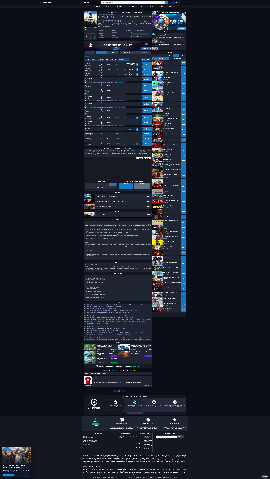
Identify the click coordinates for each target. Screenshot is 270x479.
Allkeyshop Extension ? (88, 444)
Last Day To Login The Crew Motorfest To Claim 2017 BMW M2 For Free (141, 346)
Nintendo (138, 447)
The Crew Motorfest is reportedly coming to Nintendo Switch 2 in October (105, 353)
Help (265, 476)
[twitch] (166, 477)
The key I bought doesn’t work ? (90, 440)
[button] (185, 2)
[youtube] (175, 477)
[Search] (166, 2)
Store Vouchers (147, 436)
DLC (100, 55)
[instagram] (176, 477)
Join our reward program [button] (135, 413)
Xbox (137, 440)
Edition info (124, 55)
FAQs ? (84, 443)
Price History (94, 55)
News (135, 55)
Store (87, 59)
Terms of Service (97, 477)
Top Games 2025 (148, 445)
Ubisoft (113, 35)
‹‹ (113, 391)
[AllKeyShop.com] (45, 2)
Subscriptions (114, 362)
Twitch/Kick (121, 436)
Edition (101, 59)
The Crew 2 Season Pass (91, 264)
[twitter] (173, 477)
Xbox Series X (144, 30)
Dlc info (117, 55)
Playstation (138, 443)
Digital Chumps (89, 250)
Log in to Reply (148, 385)
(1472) (138, 366)
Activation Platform (111, 59)
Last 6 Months (105, 184)
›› (124, 391)
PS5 (135, 30)
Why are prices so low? (88, 439)
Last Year (97, 184)
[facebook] (171, 477)
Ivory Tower (114, 33)
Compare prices (121, 82)
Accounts (105, 55)
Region (94, 59)
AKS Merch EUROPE (146, 449)
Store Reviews (147, 444)
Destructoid (88, 258)
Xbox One (139, 30)
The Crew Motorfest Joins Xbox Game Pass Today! (107, 359)
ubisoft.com (114, 32)
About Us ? (85, 436)
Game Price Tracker (146, 438)
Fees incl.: (144, 59)
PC (131, 30)
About (111, 55)
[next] (95, 27)
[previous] (85, 27)
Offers (87, 55)
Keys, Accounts (123, 59)
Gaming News (114, 349)
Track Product (100, 187)
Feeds (130, 55)
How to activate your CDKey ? (90, 441)
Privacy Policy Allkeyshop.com (111, 477)
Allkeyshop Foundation (140, 477)
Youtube (132, 436)
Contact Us (125, 477)
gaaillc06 (96, 378)
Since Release (89, 184)
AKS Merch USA (147, 447)
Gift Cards (146, 441)
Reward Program (148, 440)
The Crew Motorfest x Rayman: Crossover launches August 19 (105, 346)
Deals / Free (146, 443)
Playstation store (115, 37)
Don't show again (27, 476)
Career (131, 477)
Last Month (112, 184)
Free (150, 349)
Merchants (120, 437)
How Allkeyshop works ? (88, 437)
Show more (171, 32)
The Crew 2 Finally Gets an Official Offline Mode (140, 352)
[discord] (168, 477)
